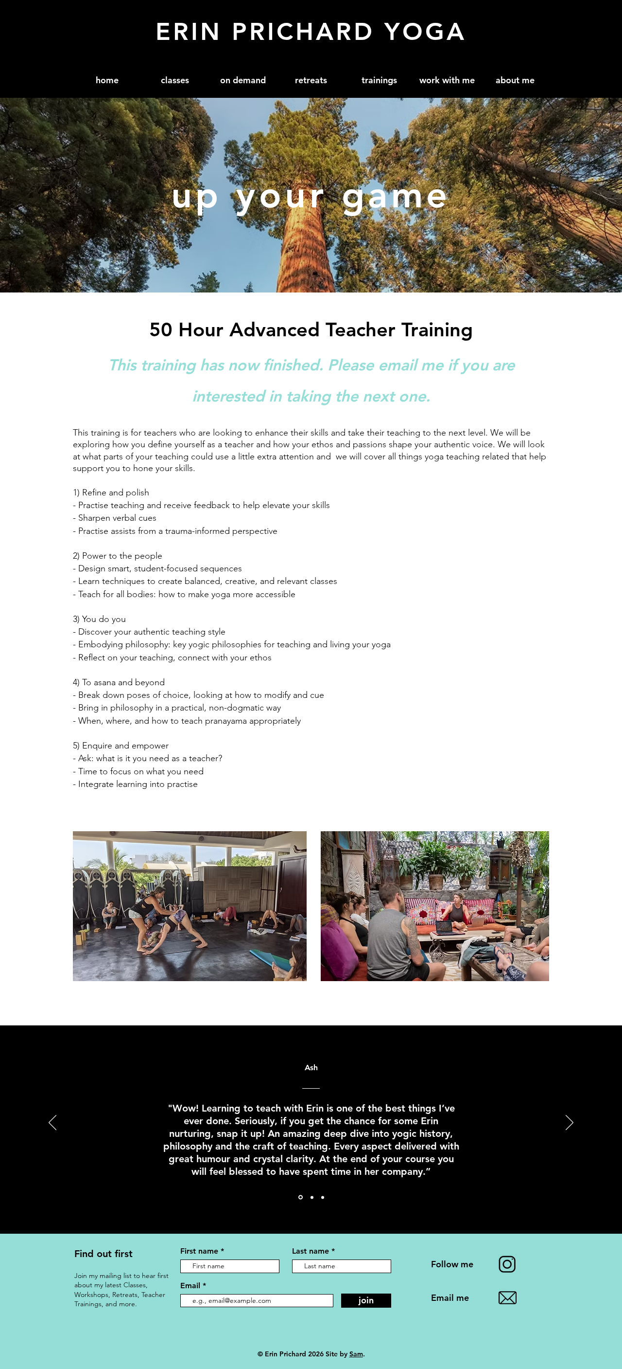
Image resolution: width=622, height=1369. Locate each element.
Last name (310, 1251)
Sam (356, 1354)
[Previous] (52, 1123)
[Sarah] (322, 1197)
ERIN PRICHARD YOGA (311, 31)
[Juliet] (312, 1197)
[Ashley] (300, 1197)
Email (191, 1286)
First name (199, 1251)
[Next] (569, 1123)
